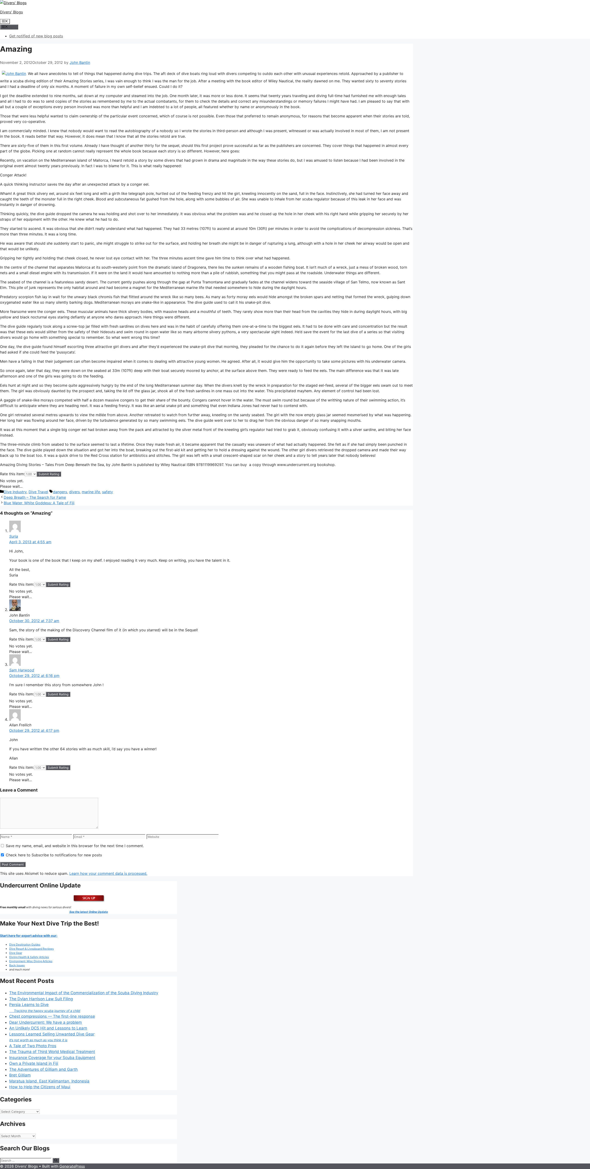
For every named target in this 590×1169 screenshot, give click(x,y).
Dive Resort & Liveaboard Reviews (31, 948)
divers (74, 492)
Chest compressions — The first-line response (52, 1016)
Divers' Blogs (11, 12)
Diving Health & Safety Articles (29, 957)
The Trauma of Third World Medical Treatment (52, 1051)
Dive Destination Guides (24, 944)
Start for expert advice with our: (28, 936)
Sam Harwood (21, 670)
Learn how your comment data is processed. (108, 873)
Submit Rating (48, 474)
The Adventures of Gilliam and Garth (43, 1069)
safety (107, 492)
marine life (91, 492)
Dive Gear (15, 953)
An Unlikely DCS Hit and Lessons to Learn (48, 1028)
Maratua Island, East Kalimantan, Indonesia (49, 1081)
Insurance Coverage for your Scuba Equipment (52, 1057)
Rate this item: (12, 474)
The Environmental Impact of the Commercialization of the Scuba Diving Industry (83, 993)
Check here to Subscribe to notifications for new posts (53, 855)
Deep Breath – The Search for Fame (35, 497)
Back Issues (17, 965)
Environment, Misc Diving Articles (30, 961)
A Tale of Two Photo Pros (32, 1046)
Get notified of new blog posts (36, 36)
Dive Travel (38, 492)
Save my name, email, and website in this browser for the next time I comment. (75, 845)
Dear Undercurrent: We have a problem (45, 1022)
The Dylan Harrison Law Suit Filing (41, 999)
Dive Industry (15, 492)
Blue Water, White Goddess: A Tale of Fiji (39, 503)
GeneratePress (72, 1166)
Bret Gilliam (20, 1075)
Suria (13, 536)
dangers (60, 492)
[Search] (56, 1160)
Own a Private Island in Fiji (33, 1063)
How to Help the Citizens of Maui (39, 1087)
